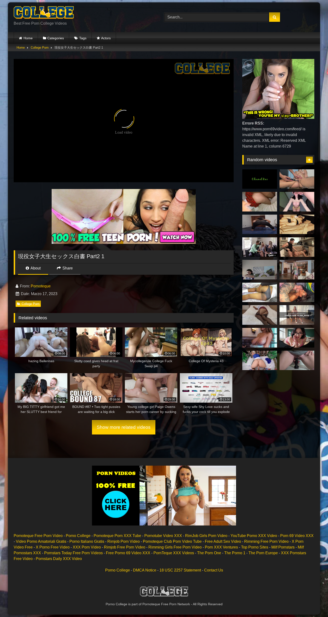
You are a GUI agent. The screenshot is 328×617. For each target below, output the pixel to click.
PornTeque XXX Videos (173, 553)
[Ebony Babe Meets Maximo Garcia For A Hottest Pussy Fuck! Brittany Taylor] (296, 292)
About (35, 268)
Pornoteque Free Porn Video (38, 536)
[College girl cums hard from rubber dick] (259, 315)
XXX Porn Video (87, 547)
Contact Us (213, 570)
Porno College (78, 536)
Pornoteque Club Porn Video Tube (172, 541)
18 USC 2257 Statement (180, 570)
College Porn (40, 47)
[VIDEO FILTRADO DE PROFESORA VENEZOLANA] (259, 224)
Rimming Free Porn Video (266, 541)
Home (28, 38)
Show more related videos (124, 427)
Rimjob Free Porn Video (124, 547)
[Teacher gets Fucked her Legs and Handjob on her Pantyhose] (296, 315)
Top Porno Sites (254, 547)
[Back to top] (313, 602)
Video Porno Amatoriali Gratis (41, 541)
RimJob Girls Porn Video (206, 536)
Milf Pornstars (283, 547)
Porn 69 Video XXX (297, 536)
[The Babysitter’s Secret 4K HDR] (296, 360)
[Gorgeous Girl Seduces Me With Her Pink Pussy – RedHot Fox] (296, 224)
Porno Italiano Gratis (86, 541)
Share (67, 268)
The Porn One (209, 553)
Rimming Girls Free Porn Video (175, 547)
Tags (82, 38)
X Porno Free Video (53, 547)
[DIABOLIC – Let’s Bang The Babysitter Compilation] (259, 247)
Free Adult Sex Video (223, 541)
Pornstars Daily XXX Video (59, 559)
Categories (55, 38)
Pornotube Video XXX (163, 536)
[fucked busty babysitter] (259, 292)
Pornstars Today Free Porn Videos (73, 553)
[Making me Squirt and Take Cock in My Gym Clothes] (296, 270)
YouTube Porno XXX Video (254, 536)
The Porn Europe (263, 553)
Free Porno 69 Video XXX (128, 553)
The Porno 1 (234, 553)
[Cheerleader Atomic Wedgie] (259, 270)
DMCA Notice (144, 570)
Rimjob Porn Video (123, 541)
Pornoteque (41, 286)
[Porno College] (44, 13)
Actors (106, 38)
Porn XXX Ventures (221, 547)
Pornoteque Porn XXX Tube (117, 536)
